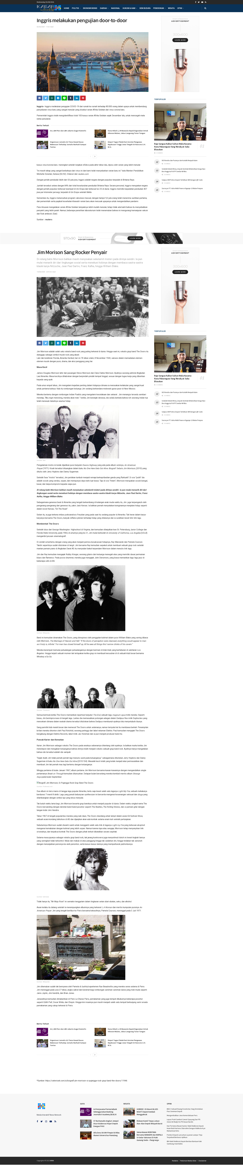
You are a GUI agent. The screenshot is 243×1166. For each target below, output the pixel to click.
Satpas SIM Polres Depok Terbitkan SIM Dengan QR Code (182, 180)
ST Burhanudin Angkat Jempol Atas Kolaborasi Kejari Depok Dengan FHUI (105, 1123)
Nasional (115, 8)
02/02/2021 (41, 27)
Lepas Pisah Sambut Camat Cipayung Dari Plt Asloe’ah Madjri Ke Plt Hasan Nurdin (183, 1120)
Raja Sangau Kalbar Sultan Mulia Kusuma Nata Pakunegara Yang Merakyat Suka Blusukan (172, 146)
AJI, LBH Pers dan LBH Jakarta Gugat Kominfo (68, 131)
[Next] (95, 156)
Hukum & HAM (129, 8)
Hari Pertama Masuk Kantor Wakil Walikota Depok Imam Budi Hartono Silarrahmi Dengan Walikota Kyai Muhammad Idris (186, 1128)
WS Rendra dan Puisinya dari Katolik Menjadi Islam (179, 160)
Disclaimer (202, 1161)
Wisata (171, 8)
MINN (52, 1161)
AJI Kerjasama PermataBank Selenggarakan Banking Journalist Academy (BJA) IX (105, 1112)
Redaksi (175, 1161)
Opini (179, 8)
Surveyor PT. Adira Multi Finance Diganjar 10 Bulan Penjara (182, 188)
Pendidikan (158, 8)
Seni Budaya (144, 8)
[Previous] (90, 156)
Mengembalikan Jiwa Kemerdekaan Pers (182, 1115)
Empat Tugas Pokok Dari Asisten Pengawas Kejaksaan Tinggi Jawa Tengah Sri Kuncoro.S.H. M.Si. (127, 144)
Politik (75, 8)
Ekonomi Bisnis (90, 8)
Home (66, 8)
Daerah (103, 8)
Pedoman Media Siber (188, 1161)
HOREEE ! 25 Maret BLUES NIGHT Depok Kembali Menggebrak (147, 1112)
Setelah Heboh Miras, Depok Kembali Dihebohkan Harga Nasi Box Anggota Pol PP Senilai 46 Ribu (183, 170)
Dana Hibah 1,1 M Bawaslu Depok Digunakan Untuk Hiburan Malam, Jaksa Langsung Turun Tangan (128, 132)
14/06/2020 (41, 272)
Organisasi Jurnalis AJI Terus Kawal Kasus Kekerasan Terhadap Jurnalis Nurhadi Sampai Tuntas (68, 144)
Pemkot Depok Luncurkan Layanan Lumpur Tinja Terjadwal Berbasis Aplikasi (184, 1136)
